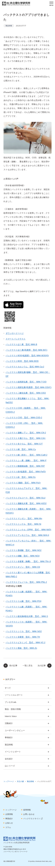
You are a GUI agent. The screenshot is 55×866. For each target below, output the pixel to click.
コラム (8, 827)
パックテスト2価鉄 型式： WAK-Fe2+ (23, 483)
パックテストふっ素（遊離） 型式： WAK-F (26, 460)
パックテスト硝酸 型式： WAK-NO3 (22, 556)
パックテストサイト (31, 819)
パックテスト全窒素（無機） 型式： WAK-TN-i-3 (28, 561)
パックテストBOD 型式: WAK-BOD (22, 361)
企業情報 (9, 814)
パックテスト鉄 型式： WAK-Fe (21, 477)
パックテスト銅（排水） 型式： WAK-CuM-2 (26, 455)
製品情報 (9, 26)
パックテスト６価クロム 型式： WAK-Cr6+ (26, 438)
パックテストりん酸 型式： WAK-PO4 (23, 601)
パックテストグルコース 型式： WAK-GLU (25, 498)
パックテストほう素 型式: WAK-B (21, 344)
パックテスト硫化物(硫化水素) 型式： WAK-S (27, 616)
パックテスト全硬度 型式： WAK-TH (23, 637)
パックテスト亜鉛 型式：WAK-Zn (21, 648)
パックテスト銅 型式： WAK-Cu (21, 449)
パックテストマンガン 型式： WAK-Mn (24, 518)
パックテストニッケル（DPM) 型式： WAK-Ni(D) (28, 529)
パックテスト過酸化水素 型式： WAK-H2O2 (26, 503)
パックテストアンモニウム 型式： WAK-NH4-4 (27, 535)
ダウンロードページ (15, 333)
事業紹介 (9, 819)
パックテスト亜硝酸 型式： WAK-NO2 (23, 550)
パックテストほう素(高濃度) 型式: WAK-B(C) (26, 350)
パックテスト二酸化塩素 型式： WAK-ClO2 (26, 393)
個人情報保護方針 (9, 861)
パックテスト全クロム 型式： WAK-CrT (24, 444)
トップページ (11, 810)
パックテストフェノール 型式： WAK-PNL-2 (26, 582)
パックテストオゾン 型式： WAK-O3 (23, 567)
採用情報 (27, 810)
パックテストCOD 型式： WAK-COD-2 (24, 417)
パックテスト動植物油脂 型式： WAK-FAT (25, 466)
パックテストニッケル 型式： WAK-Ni (23, 524)
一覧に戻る (28, 665)
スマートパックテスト (16, 339)
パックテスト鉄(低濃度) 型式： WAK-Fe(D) (26, 471)
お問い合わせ (28, 814)
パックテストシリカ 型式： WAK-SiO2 (24, 631)
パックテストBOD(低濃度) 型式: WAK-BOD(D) (27, 355)
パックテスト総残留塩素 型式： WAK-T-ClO (26, 382)
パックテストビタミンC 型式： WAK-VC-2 (25, 642)
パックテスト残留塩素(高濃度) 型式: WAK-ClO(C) (28, 387)
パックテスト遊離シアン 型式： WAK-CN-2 (26, 432)
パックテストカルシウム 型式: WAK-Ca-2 (25, 367)
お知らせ (9, 823)
